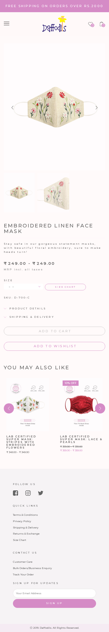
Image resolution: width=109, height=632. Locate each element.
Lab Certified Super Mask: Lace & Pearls (81, 439)
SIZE (8, 280)
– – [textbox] (12, 286)
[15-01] (19, 192)
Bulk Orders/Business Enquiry (32, 568)
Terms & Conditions (25, 515)
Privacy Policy (22, 521)
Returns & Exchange (26, 533)
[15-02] (53, 193)
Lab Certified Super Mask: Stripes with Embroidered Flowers (21, 442)
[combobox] (23, 286)
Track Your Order (23, 574)
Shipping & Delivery (26, 527)
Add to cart (55, 331)
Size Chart (19, 540)
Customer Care (22, 561)
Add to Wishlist (54, 346)
